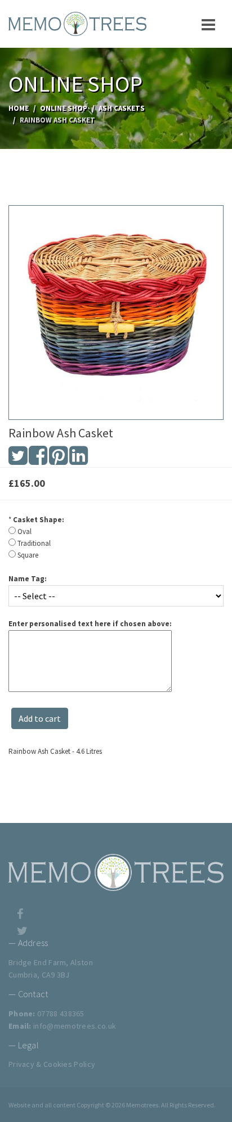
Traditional (34, 543)
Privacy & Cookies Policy (51, 1064)
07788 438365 (60, 1013)
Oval (24, 531)
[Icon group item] (19, 907)
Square (27, 555)
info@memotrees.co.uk (74, 1026)
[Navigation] (208, 24)
